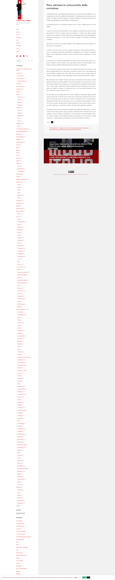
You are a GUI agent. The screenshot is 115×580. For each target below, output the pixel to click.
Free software (20, 267)
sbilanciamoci (19, 200)
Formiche (19, 381)
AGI (18, 317)
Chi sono (18, 32)
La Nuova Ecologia (21, 410)
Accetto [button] (84, 577)
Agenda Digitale (20, 221)
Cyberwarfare (20, 251)
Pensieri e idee (20, 500)
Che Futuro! (19, 351)
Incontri (19, 99)
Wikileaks (19, 306)
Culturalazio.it (19, 89)
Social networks (20, 298)
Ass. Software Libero (20, 534)
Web (18, 301)
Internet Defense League (21, 555)
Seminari (19, 105)
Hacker (18, 269)
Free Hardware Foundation (22, 129)
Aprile (18, 328)
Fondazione (19, 378)
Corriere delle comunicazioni (23, 357)
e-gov (18, 259)
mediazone (19, 426)
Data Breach (20, 253)
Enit (18, 261)
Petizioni (18, 160)
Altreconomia (20, 322)
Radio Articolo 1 (20, 439)
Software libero (19, 208)
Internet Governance (21, 282)
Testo (18, 118)
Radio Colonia (20, 442)
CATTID (18, 83)
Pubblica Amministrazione (74, 129)
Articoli (17, 34)
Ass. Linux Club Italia (21, 531)
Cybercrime (19, 245)
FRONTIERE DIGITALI (21, 131)
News (17, 155)
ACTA (18, 219)
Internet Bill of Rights (21, 280)
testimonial (19, 195)
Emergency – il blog (21, 370)
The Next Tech (20, 479)
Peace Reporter (20, 428)
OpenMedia (18, 566)
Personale (18, 158)
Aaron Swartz (19, 520)
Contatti (18, 51)
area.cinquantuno (21, 336)
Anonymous (20, 227)
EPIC (17, 544)
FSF (17, 550)
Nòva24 (18, 563)
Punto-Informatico (21, 434)
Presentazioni (20, 503)
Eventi (17, 94)
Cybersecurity (20, 248)
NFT (18, 285)
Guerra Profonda (19, 136)
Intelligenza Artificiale (22, 275)
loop (18, 420)
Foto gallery (18, 45)
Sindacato (18, 205)
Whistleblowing (20, 304)
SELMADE (21, 171)
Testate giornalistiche (20, 309)
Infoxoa (18, 399)
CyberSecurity (20, 359)
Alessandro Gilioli (20, 523)
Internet (19, 277)
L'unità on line (20, 407)
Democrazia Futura (21, 365)
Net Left (19, 166)
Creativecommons (20, 539)
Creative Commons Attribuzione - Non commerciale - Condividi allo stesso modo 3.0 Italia (76, 174)
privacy (18, 293)
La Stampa (19, 413)
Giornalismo (18, 134)
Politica (17, 163)
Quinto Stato (20, 436)
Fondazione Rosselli (21, 81)
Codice (18, 235)
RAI (18, 452)
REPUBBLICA (20, 466)
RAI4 (18, 458)
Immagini (19, 113)
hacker (50, 129)
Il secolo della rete (21, 394)
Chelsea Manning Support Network (23, 536)
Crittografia (19, 240)
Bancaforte (19, 341)
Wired (18, 482)
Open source (20, 290)
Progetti (18, 176)
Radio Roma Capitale (21, 444)
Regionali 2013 (19, 182)
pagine (18, 187)
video (18, 198)
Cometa (19, 354)
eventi (18, 184)
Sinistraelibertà (20, 168)
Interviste (18, 43)
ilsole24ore (19, 397)
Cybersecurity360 (21, 362)
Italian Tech (19, 402)
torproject (18, 571)
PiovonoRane (20, 431)
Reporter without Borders (21, 568)
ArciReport (19, 333)
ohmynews (19, 288)
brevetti (18, 232)
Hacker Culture (19, 552)
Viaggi (17, 505)
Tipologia (18, 487)
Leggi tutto (75, 577)
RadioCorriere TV (21, 447)
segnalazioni (18, 203)
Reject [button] (80, 577)
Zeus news (19, 484)
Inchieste (19, 495)
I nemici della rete (20, 142)
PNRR (61, 129)
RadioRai (19, 450)
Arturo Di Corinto (23, 20)
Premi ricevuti (19, 174)
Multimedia (19, 115)
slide (18, 192)
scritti (18, 190)
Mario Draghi (56, 129)
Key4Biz (19, 405)
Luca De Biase (19, 560)
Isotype (17, 558)
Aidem (18, 320)
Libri (17, 40)
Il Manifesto (19, 391)
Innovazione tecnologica (22, 272)
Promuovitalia (20, 296)
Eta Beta (19, 375)
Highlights (18, 139)
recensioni (19, 75)
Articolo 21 (19, 338)
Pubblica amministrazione (21, 179)
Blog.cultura (20, 344)
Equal (18, 126)
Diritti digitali (20, 256)
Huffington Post (20, 386)
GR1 (18, 383)
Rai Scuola (19, 455)
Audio (18, 110)
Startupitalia (19, 476)
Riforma (19, 474)
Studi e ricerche (19, 211)
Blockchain (19, 229)
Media (17, 150)
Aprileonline (20, 330)
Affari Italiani (20, 312)
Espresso (19, 373)
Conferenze (19, 97)
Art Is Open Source (20, 526)
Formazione (18, 37)
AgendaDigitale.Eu (21, 314)
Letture (17, 144)
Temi (17, 216)
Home (17, 29)
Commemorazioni (20, 86)
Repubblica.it (20, 471)
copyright (19, 237)
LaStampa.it (19, 415)
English (17, 91)
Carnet (18, 346)
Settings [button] (88, 577)
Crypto (18, 243)
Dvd (18, 492)
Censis (18, 213)
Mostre (17, 152)
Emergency (19, 367)
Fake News (19, 264)
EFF (17, 542)
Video (17, 48)
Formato (18, 107)
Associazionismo (19, 78)
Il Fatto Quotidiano (21, 389)
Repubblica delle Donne (22, 468)
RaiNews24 (19, 460)
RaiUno (19, 463)
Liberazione (19, 418)
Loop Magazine (20, 423)
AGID (18, 224)
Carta (18, 349)
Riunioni (19, 102)
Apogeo (19, 325)
